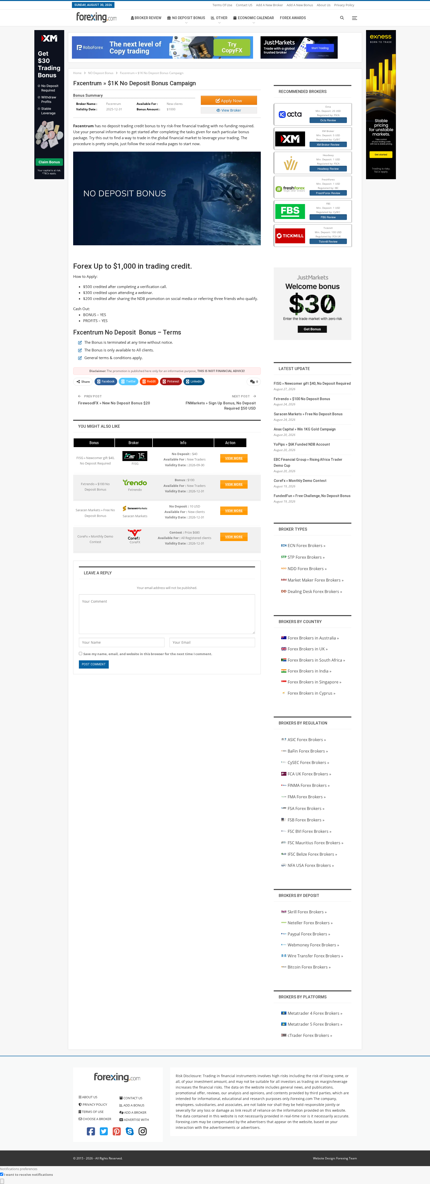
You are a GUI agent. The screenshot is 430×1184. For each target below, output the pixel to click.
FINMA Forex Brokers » (309, 785)
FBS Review (328, 217)
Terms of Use (222, 5)
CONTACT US (132, 1098)
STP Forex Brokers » (306, 557)
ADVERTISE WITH (136, 1119)
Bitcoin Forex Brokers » (309, 967)
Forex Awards (293, 18)
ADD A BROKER (134, 1112)
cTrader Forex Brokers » (310, 1035)
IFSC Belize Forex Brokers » (312, 854)
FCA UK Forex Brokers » (309, 774)
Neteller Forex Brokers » (310, 923)
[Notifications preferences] (2, 1181)
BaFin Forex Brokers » (308, 751)
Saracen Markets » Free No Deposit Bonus (308, 414)
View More (234, 458)
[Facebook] (91, 1133)
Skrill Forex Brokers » (307, 912)
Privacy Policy (344, 5)
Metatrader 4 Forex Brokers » (315, 1013)
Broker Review (147, 18)
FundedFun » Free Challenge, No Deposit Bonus (312, 496)
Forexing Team (346, 1158)
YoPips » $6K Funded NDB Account (302, 444)
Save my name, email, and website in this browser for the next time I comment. (147, 654)
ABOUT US (89, 1097)
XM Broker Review (328, 144)
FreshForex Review (328, 193)
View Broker (230, 110)
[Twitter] (104, 1133)
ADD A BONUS (133, 1105)
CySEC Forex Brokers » (308, 762)
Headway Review (328, 168)
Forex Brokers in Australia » (313, 638)
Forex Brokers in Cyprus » (311, 693)
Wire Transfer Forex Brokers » (315, 956)
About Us (323, 5)
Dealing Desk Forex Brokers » (315, 591)
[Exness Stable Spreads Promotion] (381, 104)
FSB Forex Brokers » (306, 820)
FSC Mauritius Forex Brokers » (315, 843)
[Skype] (130, 1133)
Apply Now (231, 100)
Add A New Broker (269, 5)
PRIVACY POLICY (94, 1104)
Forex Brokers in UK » (308, 649)
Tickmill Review (328, 241)
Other (221, 18)
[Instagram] (143, 1133)
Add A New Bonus (300, 5)
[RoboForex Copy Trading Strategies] (162, 47)
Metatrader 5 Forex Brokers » (315, 1024)
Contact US (244, 5)
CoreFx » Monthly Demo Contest (300, 481)
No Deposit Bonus (188, 18)
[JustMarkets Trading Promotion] (299, 47)
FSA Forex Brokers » (306, 808)
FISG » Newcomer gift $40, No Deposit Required (312, 383)
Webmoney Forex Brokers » (313, 945)
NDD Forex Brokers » (307, 568)
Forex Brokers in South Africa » (316, 660)
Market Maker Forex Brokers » (316, 580)
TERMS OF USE (92, 1111)
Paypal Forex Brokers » (309, 934)
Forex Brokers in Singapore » (314, 682)
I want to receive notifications (28, 1174)
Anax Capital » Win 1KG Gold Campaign (305, 429)
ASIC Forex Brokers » (307, 739)
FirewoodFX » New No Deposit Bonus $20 (114, 403)
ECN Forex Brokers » (306, 545)
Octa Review (328, 120)
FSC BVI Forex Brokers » (309, 831)
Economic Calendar (256, 18)
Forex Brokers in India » (309, 671)
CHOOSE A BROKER (96, 1119)
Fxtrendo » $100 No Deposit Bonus (302, 399)
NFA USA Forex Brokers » (311, 865)
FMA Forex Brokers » (307, 797)
